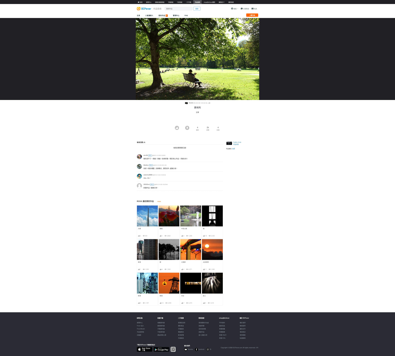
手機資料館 (161, 329)
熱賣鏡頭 (222, 332)
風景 (233, 149)
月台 (182, 296)
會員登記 (243, 332)
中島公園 (184, 228)
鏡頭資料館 (161, 326)
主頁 (138, 15)
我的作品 (163, 15)
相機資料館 (161, 323)
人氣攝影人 (149, 15)
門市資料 (222, 323)
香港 (139, 262)
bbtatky (145, 165)
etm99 (145, 155)
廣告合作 (243, 329)
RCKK (191, 103)
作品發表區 (140, 332)
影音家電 (181, 335)
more (159, 201)
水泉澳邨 (206, 262)
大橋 (139, 228)
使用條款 (243, 335)
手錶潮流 (181, 338)
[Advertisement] (197, 120)
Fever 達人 (140, 326)
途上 (204, 296)
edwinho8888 (147, 175)
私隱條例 (243, 338)
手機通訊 (181, 329)
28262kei (146, 184)
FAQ (186, 15)
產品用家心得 (161, 335)
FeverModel (141, 329)
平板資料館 (161, 332)
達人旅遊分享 (203, 335)
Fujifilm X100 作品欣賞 (237, 143)
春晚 (161, 228)
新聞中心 (140, 323)
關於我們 (243, 323)
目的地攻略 (202, 329)
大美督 (183, 262)
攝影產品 (181, 326)
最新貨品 (222, 326)
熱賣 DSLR (222, 335)
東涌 (161, 296)
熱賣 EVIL (222, 338)
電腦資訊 (181, 332)
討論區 (139, 335)
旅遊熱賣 (201, 326)
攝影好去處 (204, 323)
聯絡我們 (243, 326)
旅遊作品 (201, 332)
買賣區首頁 (181, 323)
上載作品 (252, 15)
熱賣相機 (222, 329)
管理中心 (176, 15)
